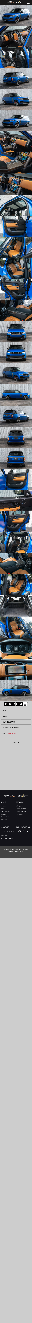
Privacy (22, 851)
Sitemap (17, 851)
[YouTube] (27, 831)
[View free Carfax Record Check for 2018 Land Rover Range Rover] (16, 704)
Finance (3, 814)
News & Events (5, 817)
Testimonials (19, 814)
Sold (2, 808)
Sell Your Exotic (5, 811)
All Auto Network (20, 855)
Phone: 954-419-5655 (7, 839)
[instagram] (19, 831)
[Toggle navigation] (28, 2)
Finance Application (21, 808)
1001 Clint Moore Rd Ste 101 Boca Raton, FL (7, 833)
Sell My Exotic (19, 806)
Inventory (3, 806)
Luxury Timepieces (21, 811)
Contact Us (4, 819)
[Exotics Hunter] (15, 3)
